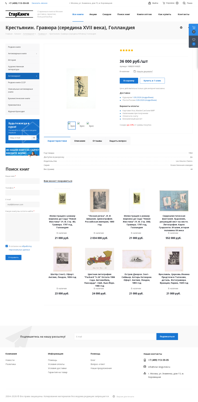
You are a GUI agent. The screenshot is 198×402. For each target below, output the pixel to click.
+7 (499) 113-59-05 (158, 360)
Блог (93, 360)
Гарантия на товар (57, 372)
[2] (123, 50)
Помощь (52, 360)
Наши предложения (101, 368)
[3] (126, 50)
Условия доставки (57, 368)
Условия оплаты (56, 364)
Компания (11, 353)
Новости (10, 360)
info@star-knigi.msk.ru (159, 366)
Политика (11, 364)
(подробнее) (148, 97)
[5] (132, 50)
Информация (55, 353)
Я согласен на (20, 248)
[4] (129, 50)
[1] (121, 50)
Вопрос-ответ (98, 364)
